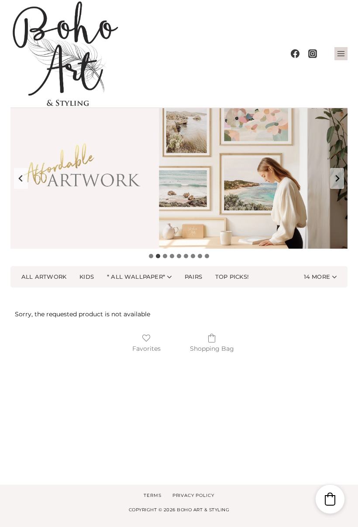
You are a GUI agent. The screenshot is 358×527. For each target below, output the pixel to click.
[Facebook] (295, 53)
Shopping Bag (212, 348)
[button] (320, 277)
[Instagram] (312, 53)
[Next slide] (337, 178)
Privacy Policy (193, 495)
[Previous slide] (21, 178)
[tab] (151, 256)
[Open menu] (341, 53)
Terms (152, 495)
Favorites (146, 348)
